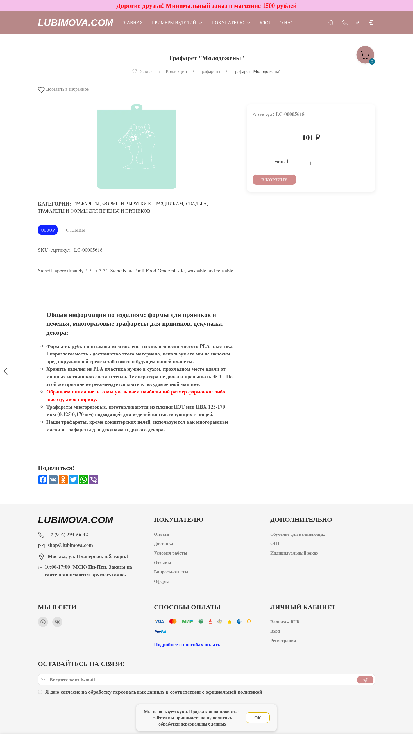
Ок (257, 717)
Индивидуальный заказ (294, 553)
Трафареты (86, 203)
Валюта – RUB (284, 621)
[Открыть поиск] (331, 22)
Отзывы (75, 230)
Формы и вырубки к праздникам (142, 203)
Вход (275, 631)
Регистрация (283, 640)
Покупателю (228, 22)
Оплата (161, 534)
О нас (287, 22)
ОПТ (276, 543)
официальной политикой (234, 691)
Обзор (48, 230)
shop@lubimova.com (70, 545)
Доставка (163, 543)
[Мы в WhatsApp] (43, 622)
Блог (265, 22)
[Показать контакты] (345, 22)
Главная (132, 22)
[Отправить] (365, 680)
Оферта (161, 581)
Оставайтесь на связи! (81, 663)
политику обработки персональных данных (195, 720)
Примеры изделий (173, 22)
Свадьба (196, 203)
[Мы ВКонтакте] (57, 622)
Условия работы (170, 553)
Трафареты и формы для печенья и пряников (94, 211)
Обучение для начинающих (298, 534)
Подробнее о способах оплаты (188, 644)
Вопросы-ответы (171, 572)
